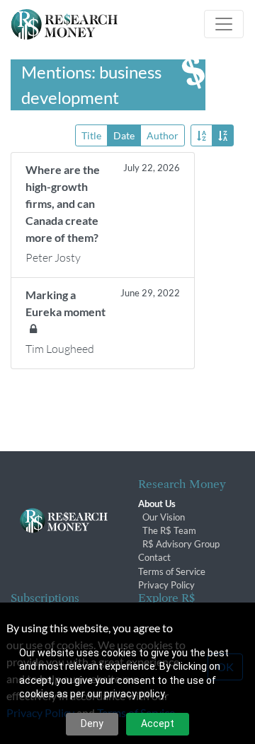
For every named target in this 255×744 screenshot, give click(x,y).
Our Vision (163, 517)
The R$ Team (169, 530)
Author (162, 135)
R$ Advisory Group (181, 544)
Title (91, 135)
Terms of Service (171, 571)
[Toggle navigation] (224, 24)
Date (124, 135)
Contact (154, 557)
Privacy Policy (166, 585)
